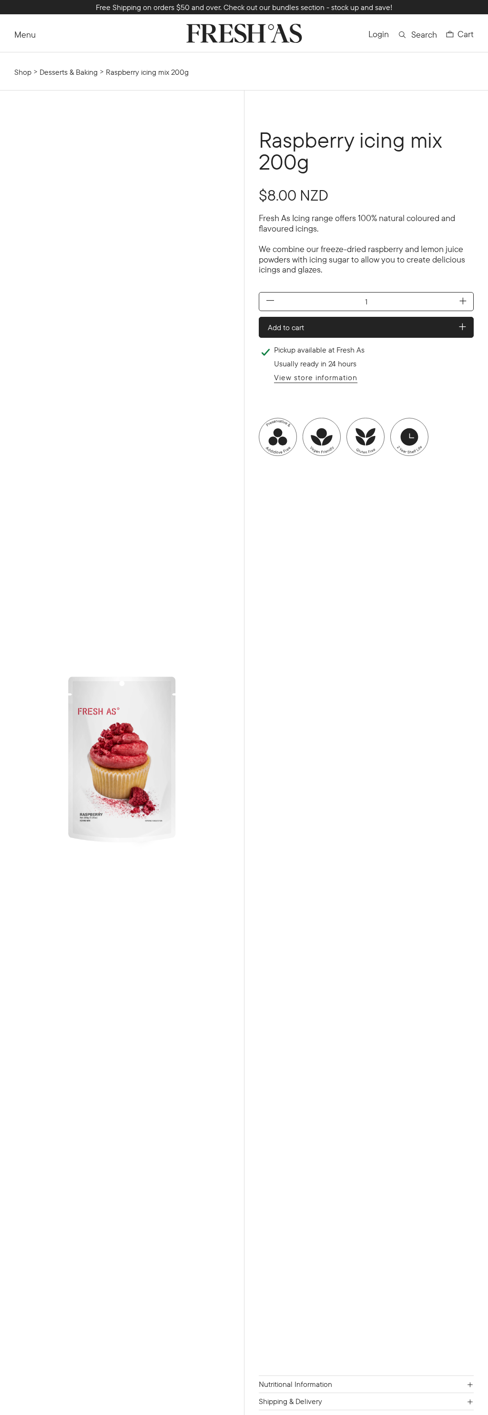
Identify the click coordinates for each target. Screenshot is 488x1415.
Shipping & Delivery (290, 1401)
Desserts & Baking (69, 72)
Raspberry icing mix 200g (147, 72)
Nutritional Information (295, 1384)
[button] (460, 34)
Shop (22, 72)
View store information (315, 377)
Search (424, 34)
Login (378, 34)
